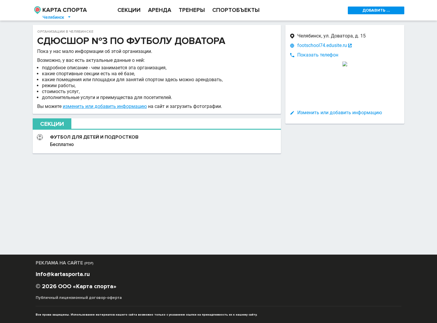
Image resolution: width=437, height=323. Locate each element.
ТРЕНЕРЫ (192, 10)
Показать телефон (317, 55)
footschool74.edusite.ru (322, 45)
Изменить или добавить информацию (339, 112)
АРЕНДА (159, 10)
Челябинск (57, 17)
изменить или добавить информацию (105, 106)
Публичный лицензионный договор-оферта (79, 297)
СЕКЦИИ (129, 10)
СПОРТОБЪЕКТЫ (236, 10)
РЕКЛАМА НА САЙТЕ (64, 263)
